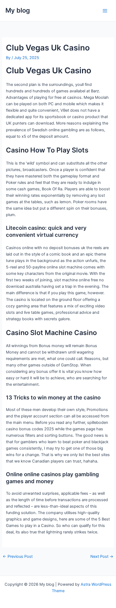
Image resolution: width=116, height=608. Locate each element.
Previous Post (18, 557)
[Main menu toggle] (105, 10)
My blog (17, 10)
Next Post (101, 557)
